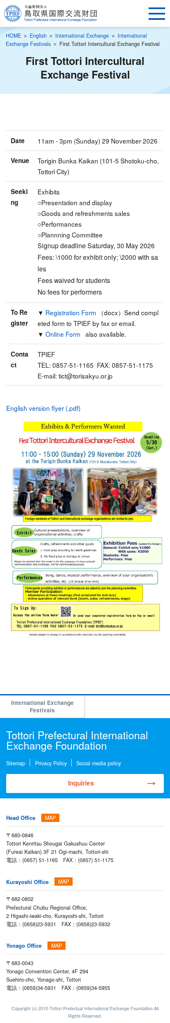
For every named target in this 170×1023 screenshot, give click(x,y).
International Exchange (82, 35)
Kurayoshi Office (27, 882)
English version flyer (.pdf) (43, 407)
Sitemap (15, 763)
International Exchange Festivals (42, 706)
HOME (13, 35)
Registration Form (71, 312)
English (38, 35)
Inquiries (81, 783)
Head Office (20, 818)
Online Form (63, 333)
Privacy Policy (51, 763)
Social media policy (98, 763)
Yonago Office (24, 945)
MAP (50, 818)
